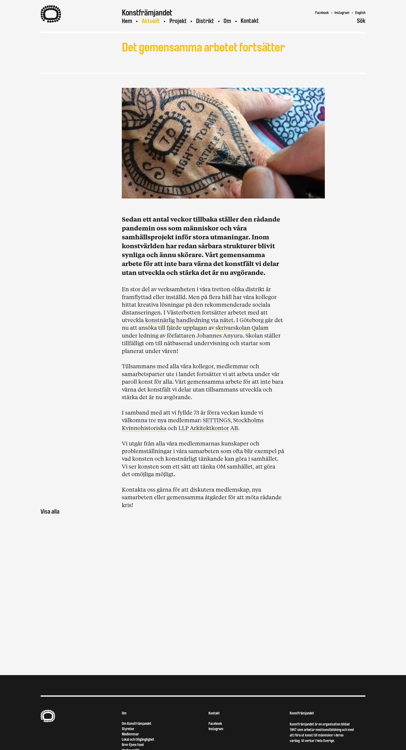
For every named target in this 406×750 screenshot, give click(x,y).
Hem (127, 21)
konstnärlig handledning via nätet (188, 319)
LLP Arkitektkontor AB (208, 427)
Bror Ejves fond (133, 744)
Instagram (342, 12)
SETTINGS (216, 419)
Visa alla (50, 511)
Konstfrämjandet (302, 713)
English (360, 12)
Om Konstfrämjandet (136, 723)
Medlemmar (130, 734)
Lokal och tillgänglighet (138, 739)
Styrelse (128, 729)
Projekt (178, 21)
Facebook (322, 12)
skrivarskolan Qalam (242, 327)
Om (227, 21)
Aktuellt (151, 21)
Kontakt (250, 21)
